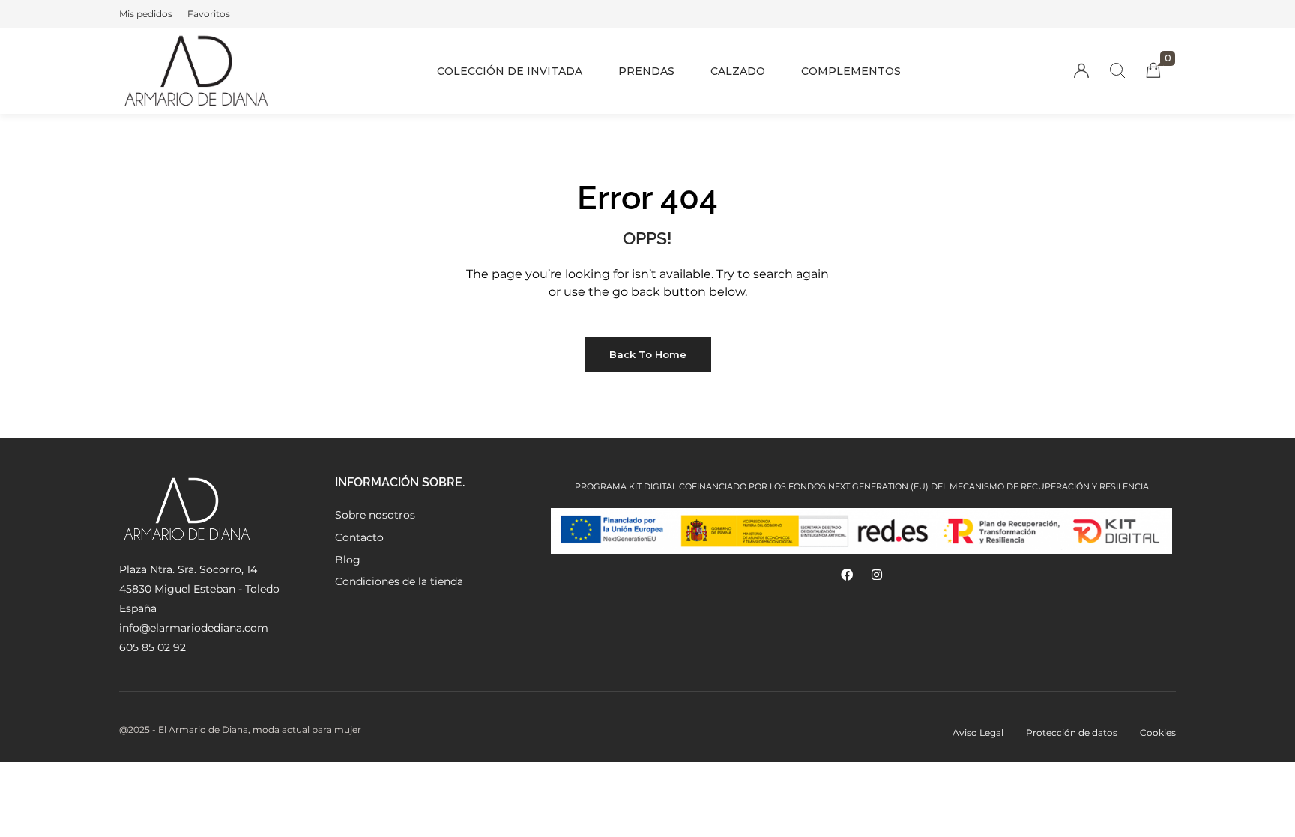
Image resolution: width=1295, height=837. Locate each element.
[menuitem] (146, 14)
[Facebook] (847, 575)
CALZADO (737, 71)
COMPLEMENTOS (851, 71)
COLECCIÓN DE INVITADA (509, 71)
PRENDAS (646, 71)
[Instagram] (877, 575)
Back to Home (647, 354)
